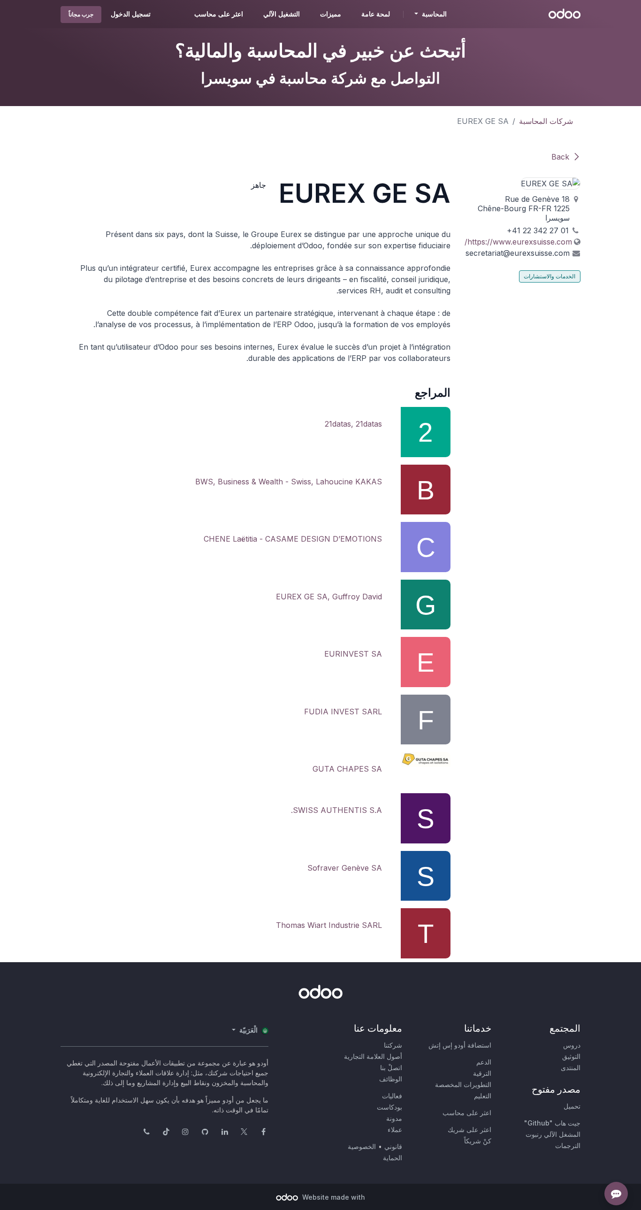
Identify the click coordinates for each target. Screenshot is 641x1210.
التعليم (482, 1096)
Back (560, 156)
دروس (571, 1045)
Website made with (332, 1197)
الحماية (392, 1158)
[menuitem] (375, 14)
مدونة (394, 1118)
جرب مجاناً (81, 14)
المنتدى (570, 1068)
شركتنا (393, 1045)
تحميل (572, 1106)
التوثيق (571, 1056)
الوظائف (390, 1079)
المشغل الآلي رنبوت (553, 1134)
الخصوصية (362, 1146)
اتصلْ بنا (391, 1068)
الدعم (483, 1062)
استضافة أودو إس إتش (459, 1045)
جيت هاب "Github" (552, 1123)
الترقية (482, 1073)
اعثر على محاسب (467, 1113)
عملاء (395, 1129)
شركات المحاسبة (546, 121)
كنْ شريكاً (477, 1141)
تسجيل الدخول (131, 14)
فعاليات (392, 1096)
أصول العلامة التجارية (373, 1056)
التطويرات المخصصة (463, 1084)
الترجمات (567, 1145)
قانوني (393, 1146)
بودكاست (389, 1107)
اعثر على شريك (469, 1129)
